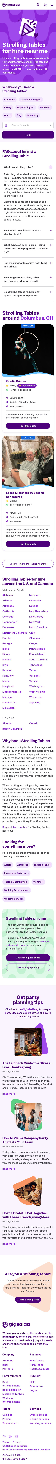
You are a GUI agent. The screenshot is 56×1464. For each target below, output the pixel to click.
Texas (32, 670)
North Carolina (38, 627)
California (8, 611)
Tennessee (35, 664)
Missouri (34, 595)
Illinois (6, 654)
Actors (7, 864)
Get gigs (7, 1414)
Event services (38, 1414)
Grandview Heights (31, 99)
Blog (5, 1364)
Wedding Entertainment (16, 890)
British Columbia (12, 728)
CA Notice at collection (14, 1446)
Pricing (6, 1418)
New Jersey (36, 616)
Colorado (7, 616)
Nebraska (35, 600)
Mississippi (8, 707)
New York (34, 621)
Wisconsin (35, 697)
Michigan (7, 697)
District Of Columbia (14, 632)
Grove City (32, 115)
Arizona (7, 600)
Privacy (16, 1442)
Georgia (7, 643)
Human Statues (42, 864)
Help (32, 1382)
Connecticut (9, 621)
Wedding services (40, 1423)
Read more (8, 1093)
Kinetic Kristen (16, 381)
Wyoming (34, 702)
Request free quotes (14, 827)
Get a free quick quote (28, 957)
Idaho (5, 648)
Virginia (33, 681)
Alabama (7, 595)
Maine (6, 681)
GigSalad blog (30, 1009)
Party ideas (36, 1364)
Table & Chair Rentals (15, 881)
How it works (37, 1360)
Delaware (8, 627)
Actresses (22, 864)
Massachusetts (11, 691)
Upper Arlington (25, 107)
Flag (19, 115)
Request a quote (39, 1368)
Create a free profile (28, 1299)
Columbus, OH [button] (36, 318)
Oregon (33, 643)
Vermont (34, 675)
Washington (36, 686)
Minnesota (8, 702)
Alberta (6, 723)
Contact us (36, 1386)
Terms (5, 1442)
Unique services (39, 1418)
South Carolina (38, 659)
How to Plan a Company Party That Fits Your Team (25, 1140)
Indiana (6, 659)
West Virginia (37, 691)
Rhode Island (36, 654)
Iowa (5, 664)
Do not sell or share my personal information (26, 1449)
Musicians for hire (13, 1393)
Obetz (7, 115)
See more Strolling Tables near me (28, 563)
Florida (6, 638)
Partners (7, 1368)
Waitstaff (38, 881)
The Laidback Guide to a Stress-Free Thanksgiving (26, 1065)
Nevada (33, 605)
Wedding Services (13, 898)
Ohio (32, 632)
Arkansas (8, 605)
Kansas (6, 670)
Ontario (33, 723)
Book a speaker (11, 1389)
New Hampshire (38, 611)
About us (7, 1360)
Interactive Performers (16, 873)
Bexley (7, 107)
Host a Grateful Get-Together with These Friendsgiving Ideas (26, 1215)
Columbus (9, 99)
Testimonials (9, 1423)
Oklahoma (35, 638)
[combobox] (31, 125)
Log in (33, 1390)
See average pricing (28, 967)
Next (28, 135)
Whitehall (45, 107)
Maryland (7, 686)
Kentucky (8, 675)
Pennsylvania (37, 648)
